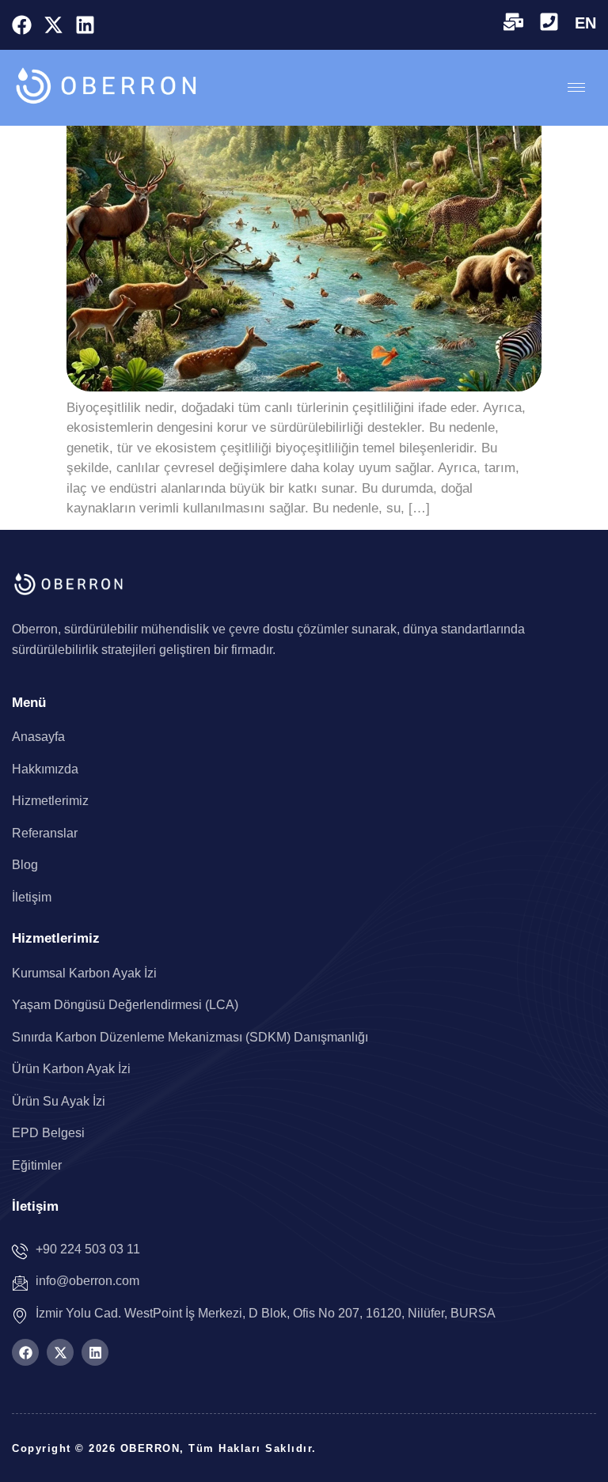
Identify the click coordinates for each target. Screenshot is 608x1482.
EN (585, 23)
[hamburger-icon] (576, 87)
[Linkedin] (85, 25)
